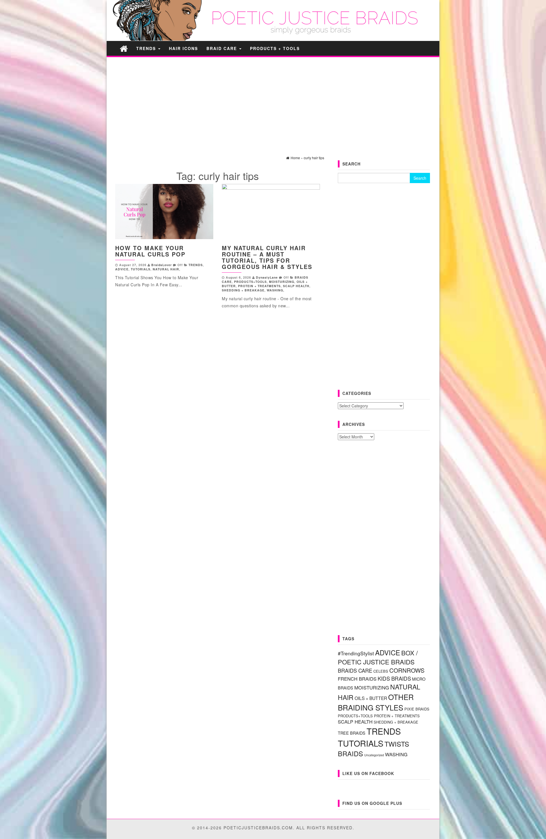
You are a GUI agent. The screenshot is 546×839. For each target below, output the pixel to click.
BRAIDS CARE (355, 670)
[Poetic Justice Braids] (124, 48)
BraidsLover (161, 265)
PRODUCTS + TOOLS (275, 48)
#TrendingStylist (356, 653)
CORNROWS (407, 670)
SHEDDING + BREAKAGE (243, 290)
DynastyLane (267, 277)
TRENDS (147, 48)
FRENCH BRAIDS (357, 678)
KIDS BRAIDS (394, 678)
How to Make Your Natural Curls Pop (150, 251)
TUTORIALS (140, 269)
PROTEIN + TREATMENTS (259, 286)
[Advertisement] (273, 101)
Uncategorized (374, 755)
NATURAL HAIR (166, 269)
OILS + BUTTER (371, 698)
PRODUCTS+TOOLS (250, 281)
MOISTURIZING (281, 281)
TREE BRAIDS (351, 733)
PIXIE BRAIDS (416, 709)
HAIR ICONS (183, 48)
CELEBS (380, 671)
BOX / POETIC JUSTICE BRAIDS (378, 657)
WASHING (275, 290)
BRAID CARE (222, 48)
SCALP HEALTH (296, 286)
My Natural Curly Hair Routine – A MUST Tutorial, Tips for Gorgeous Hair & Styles (267, 257)
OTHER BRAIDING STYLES (376, 701)
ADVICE (122, 269)
